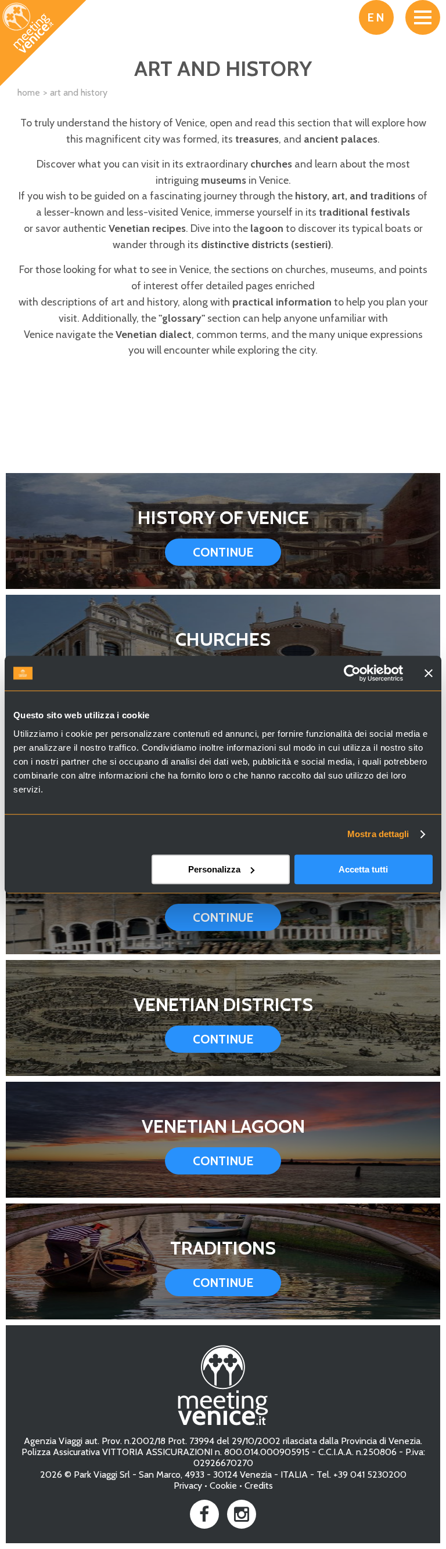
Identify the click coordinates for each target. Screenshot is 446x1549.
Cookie (223, 1485)
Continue (223, 552)
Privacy (188, 1485)
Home (28, 92)
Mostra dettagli (378, 834)
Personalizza (214, 869)
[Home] (43, 43)
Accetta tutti (363, 869)
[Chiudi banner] (429, 673)
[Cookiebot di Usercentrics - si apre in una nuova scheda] (352, 673)
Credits (258, 1485)
